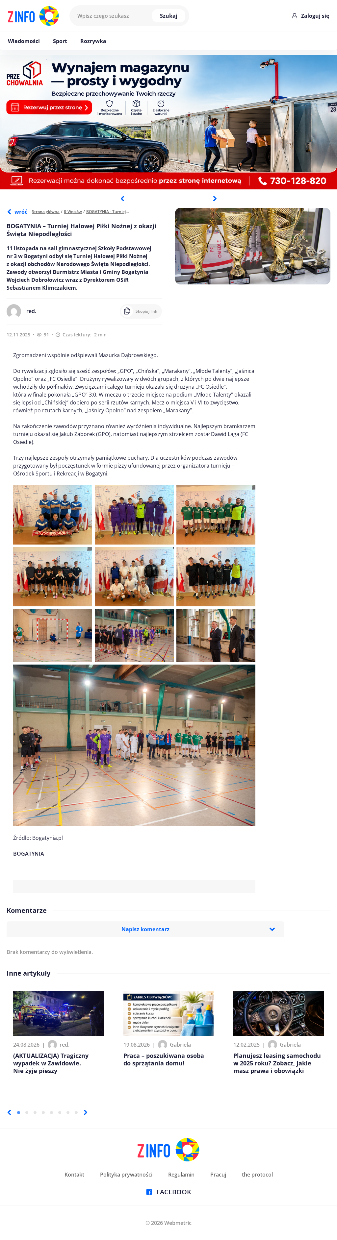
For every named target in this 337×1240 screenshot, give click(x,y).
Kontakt (74, 1174)
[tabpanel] (168, 122)
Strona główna (46, 211)
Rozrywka (93, 41)
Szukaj (168, 15)
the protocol (257, 1174)
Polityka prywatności (126, 1174)
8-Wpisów (73, 211)
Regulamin (181, 1174)
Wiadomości (24, 41)
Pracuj (218, 1174)
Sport (60, 41)
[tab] (18, 1112)
